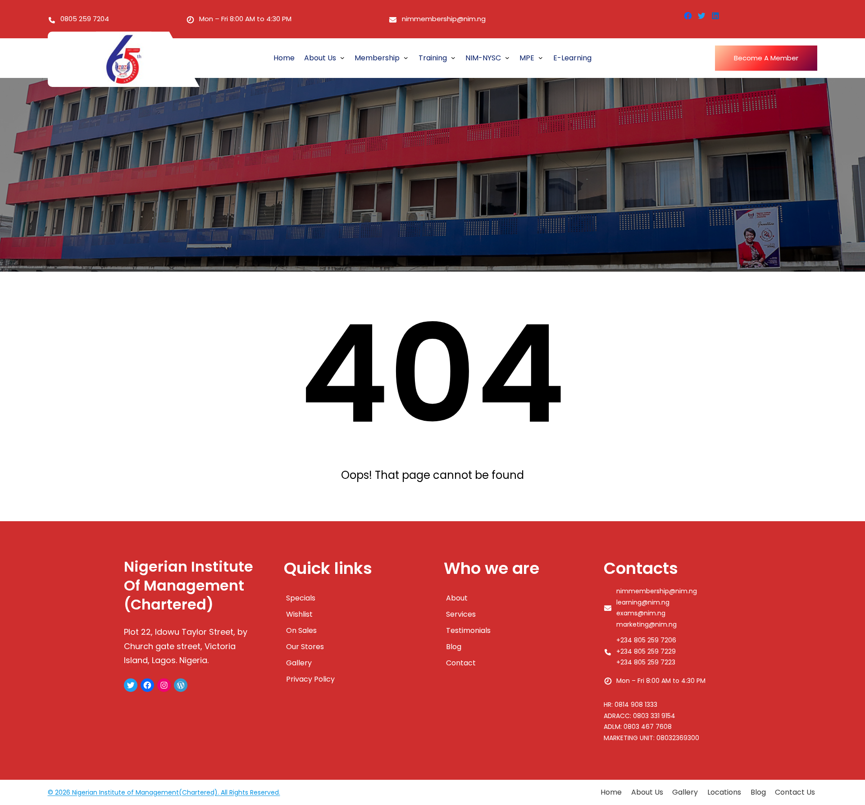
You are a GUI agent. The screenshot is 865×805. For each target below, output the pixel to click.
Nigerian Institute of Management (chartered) (188, 585)
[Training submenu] (453, 57)
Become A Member (766, 58)
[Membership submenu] (406, 57)
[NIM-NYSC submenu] (507, 57)
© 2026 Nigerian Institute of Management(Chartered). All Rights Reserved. (164, 792)
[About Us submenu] (342, 57)
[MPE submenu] (540, 57)
